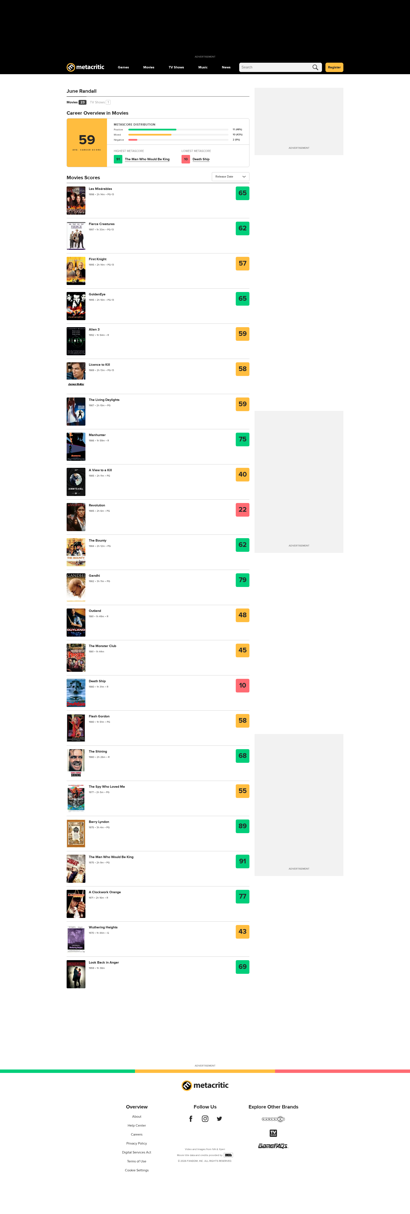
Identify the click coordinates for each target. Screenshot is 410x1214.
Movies (148, 67)
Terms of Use (136, 1161)
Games (123, 67)
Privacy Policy (136, 1143)
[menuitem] (123, 67)
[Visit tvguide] (273, 1136)
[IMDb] (228, 1155)
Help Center (137, 1125)
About (136, 1116)
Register (334, 67)
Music (203, 67)
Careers (136, 1134)
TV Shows (176, 67)
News (226, 67)
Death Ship (201, 159)
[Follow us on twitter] (219, 1121)
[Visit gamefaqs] (273, 1148)
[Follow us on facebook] (191, 1121)
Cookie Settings (137, 1170)
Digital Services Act (136, 1152)
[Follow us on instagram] (205, 1121)
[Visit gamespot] (273, 1122)
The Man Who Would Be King (147, 159)
